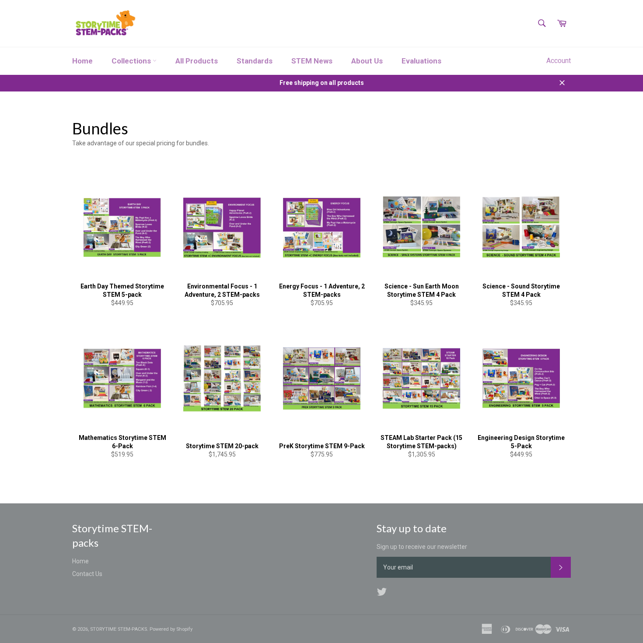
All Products (196, 60)
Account (558, 60)
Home (82, 60)
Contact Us (87, 573)
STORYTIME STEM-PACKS (118, 629)
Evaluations (421, 60)
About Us (367, 60)
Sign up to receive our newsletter (422, 546)
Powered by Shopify (171, 629)
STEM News (311, 60)
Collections (132, 60)
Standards (255, 60)
